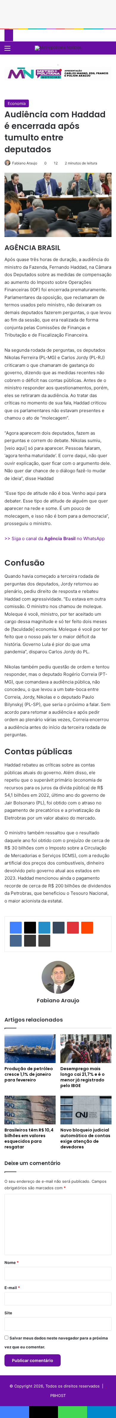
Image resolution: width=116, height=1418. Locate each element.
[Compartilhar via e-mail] (30, 941)
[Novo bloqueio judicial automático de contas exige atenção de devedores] (86, 1110)
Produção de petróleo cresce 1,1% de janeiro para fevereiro (28, 1074)
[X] (30, 928)
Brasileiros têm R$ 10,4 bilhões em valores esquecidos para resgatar (29, 1138)
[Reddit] (87, 928)
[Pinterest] (73, 928)
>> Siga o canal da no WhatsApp (54, 538)
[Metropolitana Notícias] (58, 48)
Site (8, 1312)
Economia (17, 103)
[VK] (16, 941)
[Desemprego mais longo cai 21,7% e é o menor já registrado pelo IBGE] (86, 1048)
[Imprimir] (44, 941)
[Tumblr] (59, 928)
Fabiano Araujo (24, 163)
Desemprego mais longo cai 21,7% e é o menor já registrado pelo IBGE (82, 1077)
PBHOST (58, 1395)
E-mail (12, 1287)
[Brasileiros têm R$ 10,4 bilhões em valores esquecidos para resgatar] (30, 1110)
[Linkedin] (44, 928)
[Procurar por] (109, 50)
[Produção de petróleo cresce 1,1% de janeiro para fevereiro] (30, 1048)
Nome (11, 1262)
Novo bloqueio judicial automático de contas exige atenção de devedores (85, 1138)
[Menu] (7, 50)
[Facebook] (16, 928)
